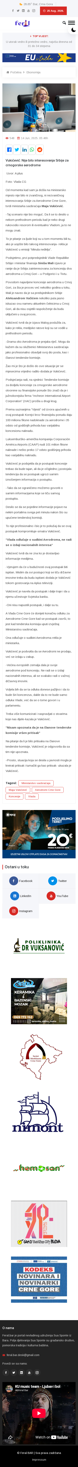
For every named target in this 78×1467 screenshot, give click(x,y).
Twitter (62, 881)
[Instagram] (33, 11)
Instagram (25, 911)
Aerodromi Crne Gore (47, 789)
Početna (15, 72)
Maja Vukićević (18, 789)
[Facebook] (12, 11)
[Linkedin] (23, 11)
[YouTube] (28, 11)
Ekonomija (33, 72)
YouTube (62, 896)
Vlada (31, 796)
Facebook (25, 881)
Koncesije (14, 796)
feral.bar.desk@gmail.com (23, 1355)
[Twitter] (18, 11)
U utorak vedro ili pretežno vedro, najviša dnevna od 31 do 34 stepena (39, 44)
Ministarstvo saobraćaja (36, 783)
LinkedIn (25, 896)
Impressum (39, 1459)
